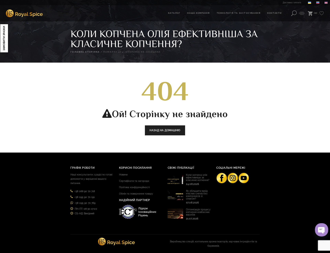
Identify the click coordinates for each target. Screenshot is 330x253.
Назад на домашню (165, 130)
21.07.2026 (192, 218)
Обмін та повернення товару (136, 193)
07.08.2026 (192, 202)
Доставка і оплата (292, 2)
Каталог (174, 13)
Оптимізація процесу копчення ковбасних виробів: (198, 212)
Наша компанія (198, 13)
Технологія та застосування (239, 13)
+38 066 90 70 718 (85, 191)
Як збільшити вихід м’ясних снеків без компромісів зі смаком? (197, 195)
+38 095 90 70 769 (85, 203)
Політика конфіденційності (134, 187)
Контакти (274, 13)
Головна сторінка (85, 52)
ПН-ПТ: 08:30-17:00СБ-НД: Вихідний (86, 211)
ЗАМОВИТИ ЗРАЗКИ (4, 38)
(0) (315, 13)
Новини (123, 174)
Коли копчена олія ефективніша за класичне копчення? (198, 177)
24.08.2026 (192, 184)
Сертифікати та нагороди (134, 181)
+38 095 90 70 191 (85, 197)
